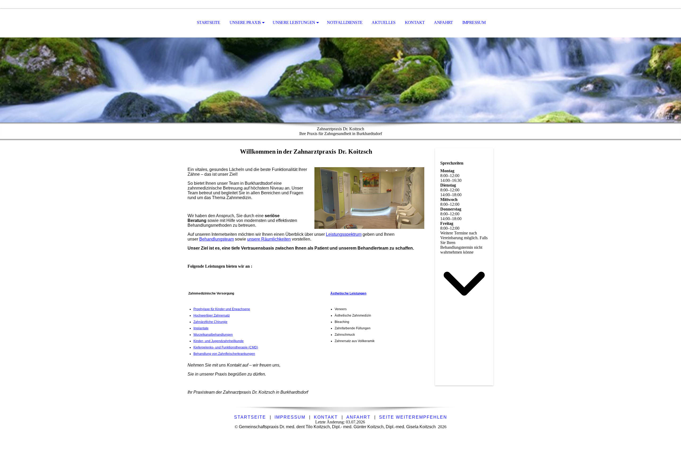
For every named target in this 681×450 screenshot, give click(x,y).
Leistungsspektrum (344, 234)
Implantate (201, 328)
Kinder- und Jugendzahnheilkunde (218, 341)
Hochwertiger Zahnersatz (211, 315)
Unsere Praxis (245, 22)
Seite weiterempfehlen (413, 417)
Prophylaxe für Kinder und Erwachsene (221, 309)
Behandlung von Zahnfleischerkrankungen (224, 354)
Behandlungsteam (216, 239)
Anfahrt (443, 22)
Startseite (208, 22)
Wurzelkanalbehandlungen (213, 335)
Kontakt (415, 22)
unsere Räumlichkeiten (269, 239)
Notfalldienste (344, 22)
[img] (340, 80)
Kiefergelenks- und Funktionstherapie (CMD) (225, 347)
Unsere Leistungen (294, 22)
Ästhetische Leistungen (348, 293)
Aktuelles (383, 22)
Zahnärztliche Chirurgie (210, 322)
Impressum (473, 22)
